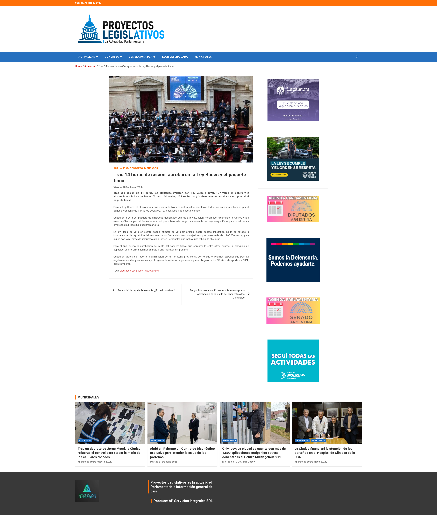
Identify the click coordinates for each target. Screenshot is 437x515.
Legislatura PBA (140, 56)
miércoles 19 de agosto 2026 (94, 461)
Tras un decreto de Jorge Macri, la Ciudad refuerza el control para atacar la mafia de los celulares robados (109, 453)
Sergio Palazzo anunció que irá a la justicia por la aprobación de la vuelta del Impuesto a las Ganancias (217, 294)
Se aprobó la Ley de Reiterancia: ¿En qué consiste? (146, 290)
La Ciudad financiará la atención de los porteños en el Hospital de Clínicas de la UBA (325, 453)
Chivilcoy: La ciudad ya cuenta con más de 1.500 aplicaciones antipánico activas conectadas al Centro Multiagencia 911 (254, 453)
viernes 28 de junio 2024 (128, 187)
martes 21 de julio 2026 (163, 461)
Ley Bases (137, 270)
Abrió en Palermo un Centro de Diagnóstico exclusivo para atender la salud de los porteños (182, 453)
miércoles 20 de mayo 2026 (310, 461)
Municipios (85, 440)
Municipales (203, 56)
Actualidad (87, 56)
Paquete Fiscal (151, 270)
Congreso (112, 56)
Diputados (151, 168)
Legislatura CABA (175, 56)
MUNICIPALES (88, 397)
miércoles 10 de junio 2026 (237, 461)
